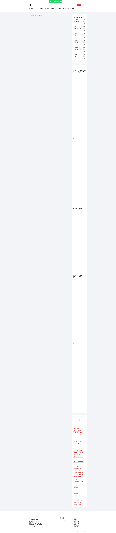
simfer (80, 502)
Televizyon (75, 504)
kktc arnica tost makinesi (78, 445)
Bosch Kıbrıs (76, 428)
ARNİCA (41, 8)
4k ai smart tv (76, 420)
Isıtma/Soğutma (77, 42)
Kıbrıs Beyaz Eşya (81, 464)
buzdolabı (75, 432)
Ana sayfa (31, 8)
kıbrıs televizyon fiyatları (78, 470)
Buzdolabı (76, 26)
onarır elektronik (76, 495)
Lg (74, 490)
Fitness (76, 37)
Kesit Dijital (85, 531)
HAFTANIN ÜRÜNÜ (78, 38)
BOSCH (73, 8)
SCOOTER (77, 54)
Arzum (48, 8)
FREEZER (75, 439)
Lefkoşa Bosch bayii (78, 481)
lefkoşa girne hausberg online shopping (77, 485)
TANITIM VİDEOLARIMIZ (59, 8)
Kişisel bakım (77, 44)
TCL (34, 8)
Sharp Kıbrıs (76, 502)
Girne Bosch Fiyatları (78, 441)
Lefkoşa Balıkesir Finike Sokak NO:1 (64, 515)
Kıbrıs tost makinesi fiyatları (78, 472)
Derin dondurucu (77, 30)
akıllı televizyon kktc (77, 422)
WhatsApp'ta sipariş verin (56, 1)
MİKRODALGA (77, 51)
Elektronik (76, 33)
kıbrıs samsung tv (77, 468)
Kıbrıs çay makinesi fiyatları (78, 474)
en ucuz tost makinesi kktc (78, 434)
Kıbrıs (74, 463)
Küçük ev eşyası (78, 461)
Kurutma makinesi (78, 49)
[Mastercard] (46, 518)
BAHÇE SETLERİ (78, 23)
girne (81, 439)
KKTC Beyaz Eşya (77, 450)
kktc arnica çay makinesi (78, 448)
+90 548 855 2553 (61, 518)
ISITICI (76, 40)
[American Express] (44, 518)
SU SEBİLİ (77, 56)
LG (65, 8)
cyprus (81, 432)
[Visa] (47, 518)
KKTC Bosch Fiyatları (77, 454)
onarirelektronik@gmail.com (63, 520)
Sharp (80, 500)
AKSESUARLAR (77, 19)
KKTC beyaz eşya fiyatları (79, 452)
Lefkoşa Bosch (77, 479)
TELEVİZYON (77, 58)
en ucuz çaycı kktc (77, 436)
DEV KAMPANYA (78, 31)
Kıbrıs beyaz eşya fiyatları (79, 466)
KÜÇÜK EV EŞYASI (78, 47)
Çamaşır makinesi (78, 28)
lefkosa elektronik (77, 476)
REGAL (45, 8)
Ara (79, 5)
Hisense (52, 8)
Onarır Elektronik (78, 531)
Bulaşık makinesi (77, 24)
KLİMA (76, 45)
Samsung (69, 8)
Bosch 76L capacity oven (78, 425)
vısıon (80, 504)
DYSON (38, 8)
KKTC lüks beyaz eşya (77, 456)
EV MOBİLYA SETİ (78, 35)
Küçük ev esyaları (80, 458)
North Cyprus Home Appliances (77, 492)
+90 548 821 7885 (61, 517)
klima (74, 458)
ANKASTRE (77, 21)
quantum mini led (76, 497)
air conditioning (82, 420)
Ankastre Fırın (75, 423)
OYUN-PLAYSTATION (78, 52)
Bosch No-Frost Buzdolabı (78, 430)
